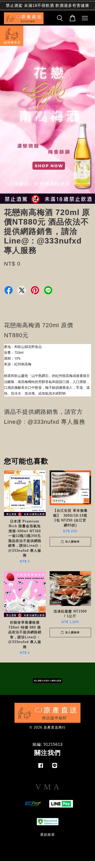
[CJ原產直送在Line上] (54, 768)
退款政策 (47, 835)
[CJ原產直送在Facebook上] (40, 768)
